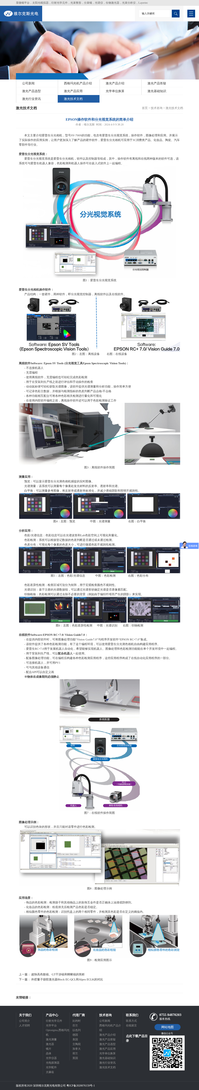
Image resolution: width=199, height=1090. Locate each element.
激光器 (50, 1044)
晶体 (48, 1053)
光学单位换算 (115, 91)
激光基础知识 (157, 91)
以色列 (76, 1030)
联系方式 (131, 1020)
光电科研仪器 (43, 997)
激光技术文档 (73, 98)
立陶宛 (76, 1044)
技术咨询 (156, 108)
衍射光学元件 (54, 1020)
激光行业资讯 (31, 98)
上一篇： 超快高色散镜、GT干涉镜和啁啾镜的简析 (52, 974)
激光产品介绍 (115, 83)
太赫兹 (50, 1072)
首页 (145, 108)
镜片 (48, 1048)
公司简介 (24, 1020)
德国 (75, 1034)
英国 (75, 1058)
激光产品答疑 (157, 83)
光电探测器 (52, 1062)
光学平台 (51, 1025)
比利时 (76, 1020)
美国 (75, 1039)
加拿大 (76, 1048)
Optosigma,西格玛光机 (57, 1032)
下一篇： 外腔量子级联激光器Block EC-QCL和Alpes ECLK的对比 (61, 979)
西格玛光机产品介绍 (78, 83)
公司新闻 (28, 83)
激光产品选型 (31, 91)
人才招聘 (24, 1025)
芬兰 (75, 1025)
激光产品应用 (73, 91)
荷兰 (75, 1053)
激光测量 (51, 1039)
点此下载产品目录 (137, 1038)
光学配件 (51, 1067)
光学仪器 (51, 1058)
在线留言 (131, 1025)
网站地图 (167, 1027)
